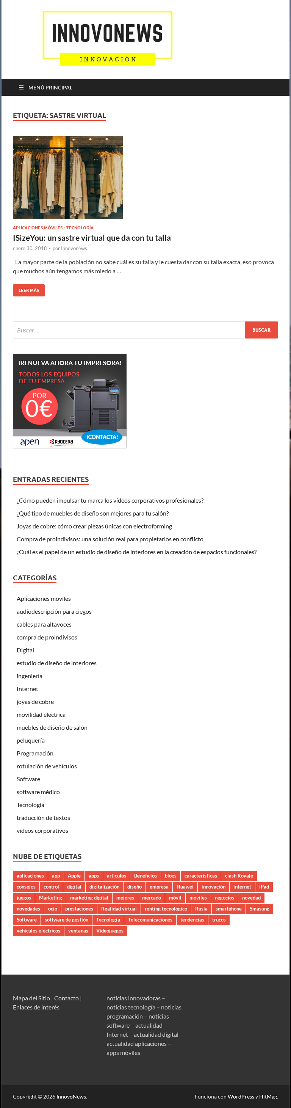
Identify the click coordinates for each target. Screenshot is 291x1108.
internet (242, 887)
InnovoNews (71, 1096)
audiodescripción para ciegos (54, 611)
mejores (125, 898)
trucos (219, 920)
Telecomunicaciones (150, 920)
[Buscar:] (145, 330)
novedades (28, 909)
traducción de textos (43, 817)
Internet (27, 688)
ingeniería (29, 675)
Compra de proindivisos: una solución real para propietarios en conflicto (110, 538)
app (56, 876)
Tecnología (80, 227)
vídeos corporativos (42, 830)
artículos (116, 876)
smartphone (229, 909)
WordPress (241, 1096)
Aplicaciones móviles (38, 227)
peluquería (31, 740)
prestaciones (79, 909)
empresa (159, 887)
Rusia (201, 909)
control (51, 887)
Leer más (26, 288)
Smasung (259, 909)
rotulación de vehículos (47, 765)
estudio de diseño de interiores (57, 662)
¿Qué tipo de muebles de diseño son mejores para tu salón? (93, 513)
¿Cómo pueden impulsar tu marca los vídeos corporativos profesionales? (110, 500)
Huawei (185, 887)
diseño (134, 887)
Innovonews (74, 248)
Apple (74, 876)
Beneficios (145, 876)
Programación (35, 753)
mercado (151, 898)
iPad (264, 887)
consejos (26, 887)
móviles (198, 898)
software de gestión (66, 920)
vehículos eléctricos (38, 931)
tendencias (192, 920)
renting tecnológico (166, 909)
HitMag (268, 1096)
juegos (24, 898)
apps (94, 876)
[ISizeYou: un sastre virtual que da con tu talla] (145, 177)
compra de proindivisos (47, 637)
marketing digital (89, 898)
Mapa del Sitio (31, 997)
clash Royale (239, 876)
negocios (224, 898)
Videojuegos (110, 931)
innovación (213, 887)
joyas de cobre (35, 701)
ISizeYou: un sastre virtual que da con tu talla (92, 237)
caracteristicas (201, 876)
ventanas (78, 931)
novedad (251, 898)
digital (74, 887)
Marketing (50, 898)
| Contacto (65, 997)
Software (28, 778)
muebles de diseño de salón (52, 727)
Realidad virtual (119, 909)
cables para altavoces (44, 624)
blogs (171, 876)
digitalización (104, 887)
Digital (25, 650)
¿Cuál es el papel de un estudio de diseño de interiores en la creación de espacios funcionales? (137, 551)
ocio (52, 909)
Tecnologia (108, 920)
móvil (175, 898)
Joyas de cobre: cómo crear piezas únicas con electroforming (94, 526)
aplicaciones (30, 876)
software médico (38, 791)
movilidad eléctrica (41, 714)
